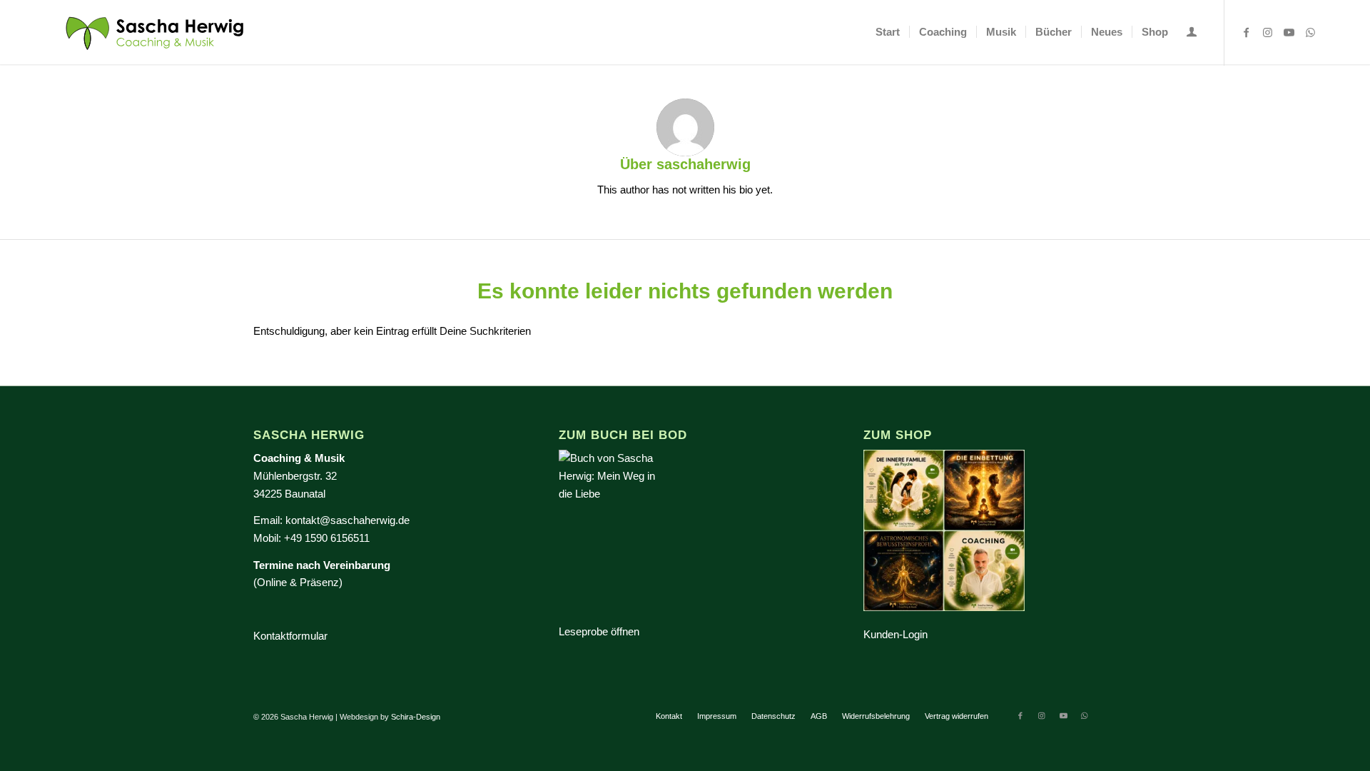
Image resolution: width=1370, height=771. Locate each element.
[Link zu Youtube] (1289, 31)
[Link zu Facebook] (1246, 31)
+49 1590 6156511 (327, 538)
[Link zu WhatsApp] (1310, 31)
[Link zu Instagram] (1268, 31)
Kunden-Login (895, 634)
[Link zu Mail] (1332, 31)
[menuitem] (887, 32)
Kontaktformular (290, 636)
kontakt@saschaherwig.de (347, 520)
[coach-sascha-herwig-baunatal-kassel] (156, 32)
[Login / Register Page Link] (1191, 33)
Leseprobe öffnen (599, 631)
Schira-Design (415, 716)
